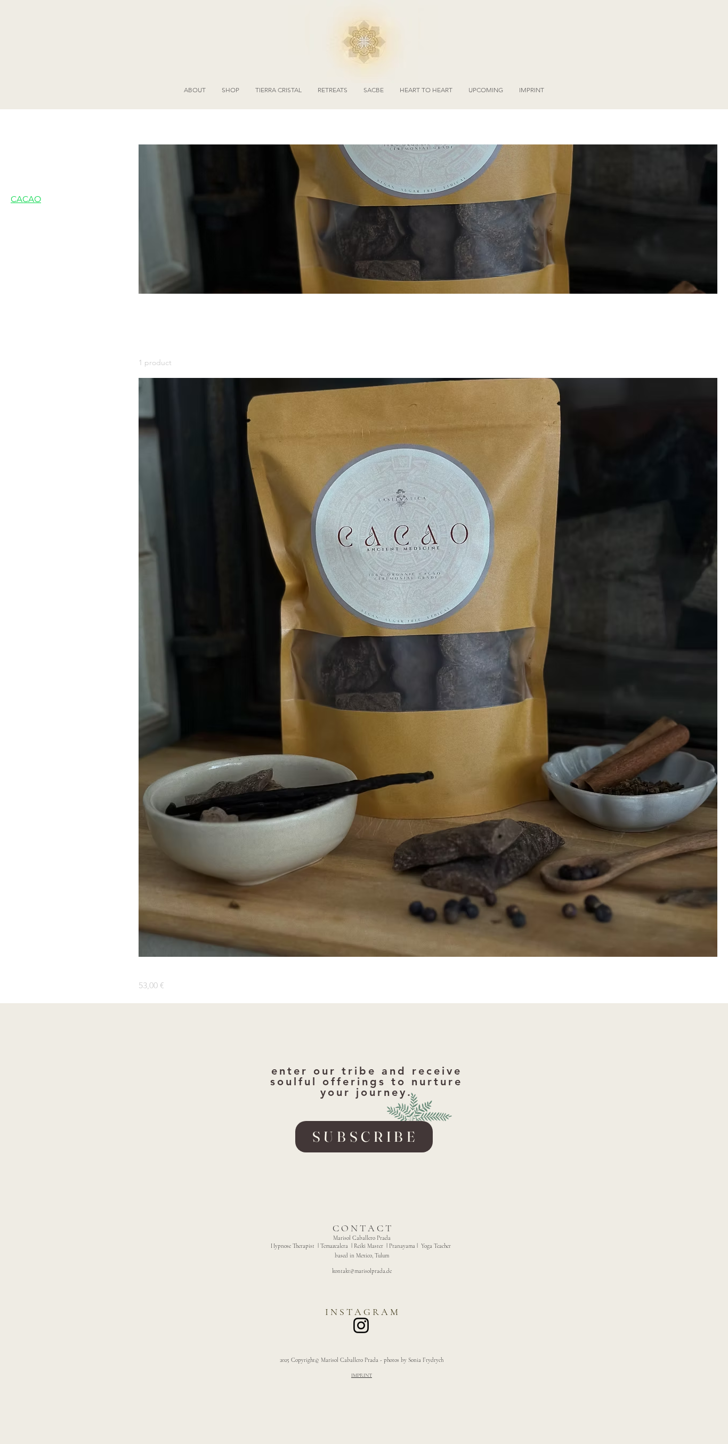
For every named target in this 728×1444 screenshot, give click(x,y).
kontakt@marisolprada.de (362, 1271)
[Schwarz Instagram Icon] (361, 1325)
